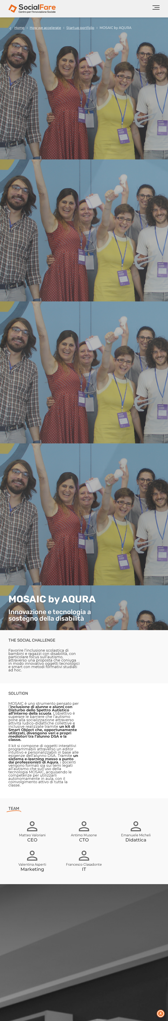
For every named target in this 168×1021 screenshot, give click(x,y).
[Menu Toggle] (156, 8)
